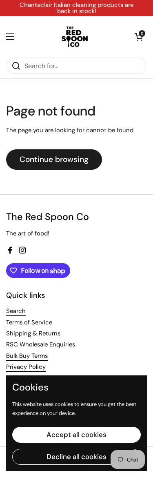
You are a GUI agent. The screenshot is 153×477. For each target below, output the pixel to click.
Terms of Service (29, 322)
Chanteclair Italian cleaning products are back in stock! (76, 8)
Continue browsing (54, 159)
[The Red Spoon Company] (74, 36)
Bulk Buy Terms (27, 356)
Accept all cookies (76, 434)
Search (16, 311)
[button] (139, 37)
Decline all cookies (76, 456)
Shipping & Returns (33, 333)
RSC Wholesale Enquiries (40, 344)
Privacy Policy (26, 367)
